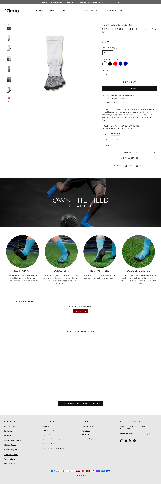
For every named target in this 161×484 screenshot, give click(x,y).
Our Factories (48, 430)
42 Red (115, 64)
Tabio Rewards (113, 11)
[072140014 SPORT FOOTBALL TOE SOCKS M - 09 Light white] (18, 382)
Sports (65, 11)
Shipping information (12, 440)
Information (129, 152)
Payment (7, 435)
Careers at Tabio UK (89, 439)
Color (110, 59)
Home (104, 25)
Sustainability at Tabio (51, 439)
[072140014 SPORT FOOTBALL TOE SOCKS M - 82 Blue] (25, 382)
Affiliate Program (11, 454)
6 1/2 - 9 (107, 52)
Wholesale (86, 435)
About (95, 11)
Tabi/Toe (80, 11)
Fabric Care (47, 435)
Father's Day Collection (127, 25)
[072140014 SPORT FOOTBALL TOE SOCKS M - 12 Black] (20, 382)
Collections (112, 25)
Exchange (8, 431)
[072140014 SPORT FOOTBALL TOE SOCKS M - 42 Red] (22, 382)
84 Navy (126, 64)
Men (53, 11)
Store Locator (87, 431)
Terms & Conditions (11, 459)
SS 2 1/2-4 (115, 134)
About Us (46, 426)
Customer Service (88, 426)
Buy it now (129, 89)
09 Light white (105, 64)
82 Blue (120, 64)
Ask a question (129, 158)
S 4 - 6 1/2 (114, 139)
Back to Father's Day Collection (82, 403)
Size (108, 48)
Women (40, 11)
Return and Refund (11, 426)
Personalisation (49, 443)
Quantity (105, 70)
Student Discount (10, 445)
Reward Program (11, 450)
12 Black (110, 64)
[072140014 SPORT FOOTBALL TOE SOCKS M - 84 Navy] (27, 382)
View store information (115, 102)
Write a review (80, 311)
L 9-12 (112, 145)
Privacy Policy (9, 464)
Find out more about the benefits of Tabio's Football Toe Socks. (127, 118)
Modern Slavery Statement (53, 448)
